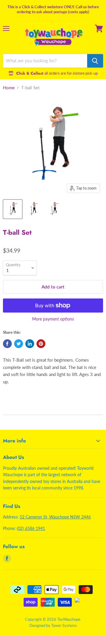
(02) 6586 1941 (31, 528)
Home (9, 87)
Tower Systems (64, 625)
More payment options (53, 319)
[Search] (95, 61)
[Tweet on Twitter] (18, 343)
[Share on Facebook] (7, 343)
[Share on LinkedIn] (29, 343)
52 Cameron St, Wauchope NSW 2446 (55, 516)
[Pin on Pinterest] (41, 343)
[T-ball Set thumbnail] (12, 209)
